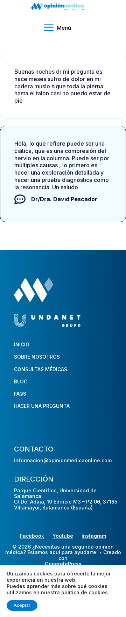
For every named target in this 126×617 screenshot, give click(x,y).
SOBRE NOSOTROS (37, 357)
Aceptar (22, 605)
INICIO (21, 344)
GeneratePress (63, 564)
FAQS (20, 394)
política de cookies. (85, 592)
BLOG (21, 381)
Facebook (32, 536)
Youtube (62, 536)
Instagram (94, 536)
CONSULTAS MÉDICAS (40, 369)
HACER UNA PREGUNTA (42, 406)
